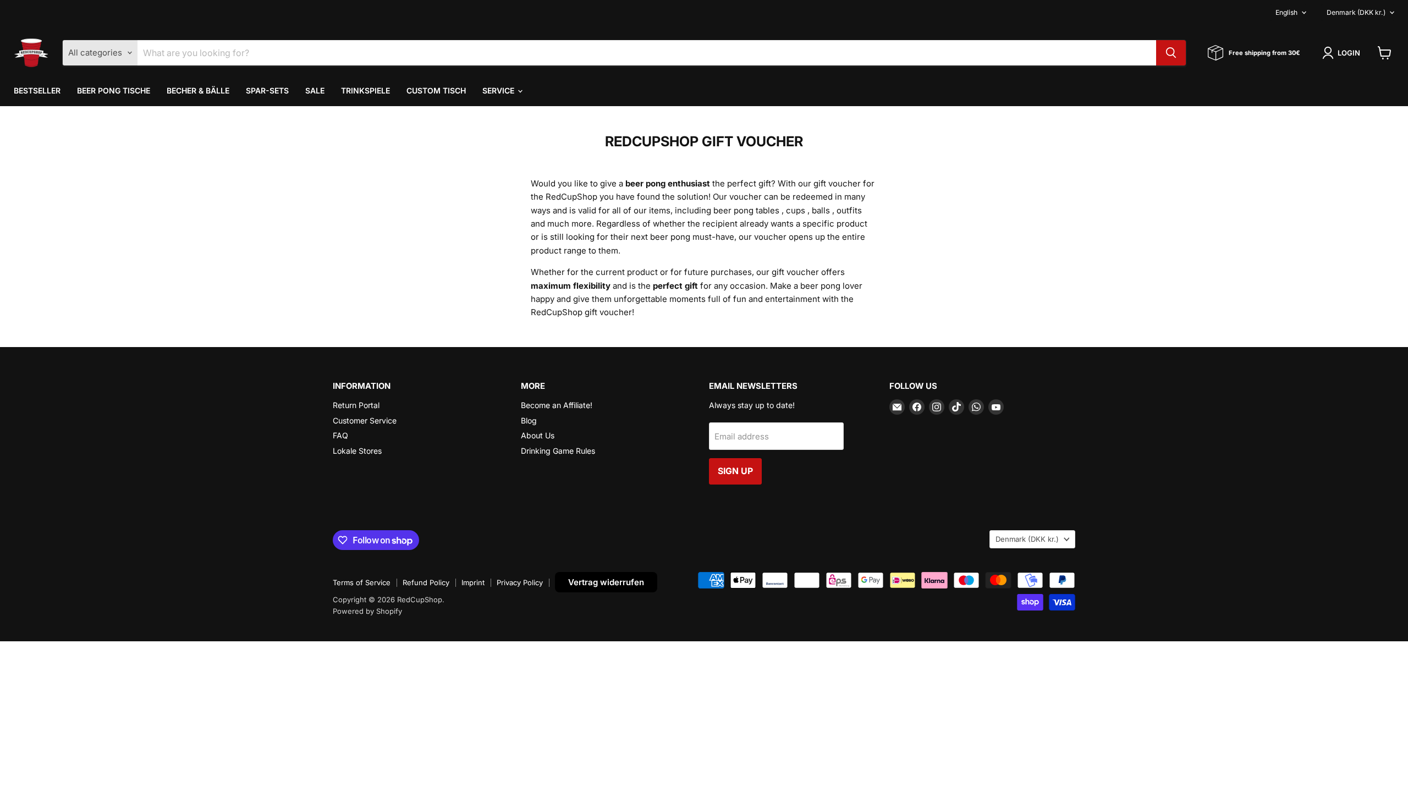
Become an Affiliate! (556, 405)
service (499, 90)
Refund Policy (426, 582)
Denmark (1356, 12)
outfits (849, 210)
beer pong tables (746, 210)
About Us (537, 435)
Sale (314, 90)
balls (821, 210)
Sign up (735, 471)
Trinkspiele (365, 90)
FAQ (340, 435)
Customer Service (365, 420)
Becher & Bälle (198, 90)
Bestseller (37, 90)
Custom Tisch (436, 90)
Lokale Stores (357, 450)
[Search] (1171, 52)
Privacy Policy (520, 582)
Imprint (473, 582)
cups (795, 210)
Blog (529, 420)
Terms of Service (362, 582)
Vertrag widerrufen (606, 582)
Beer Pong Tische (113, 90)
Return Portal (356, 405)
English (1286, 12)
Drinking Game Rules (558, 450)
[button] (1343, 52)
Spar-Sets (267, 90)
